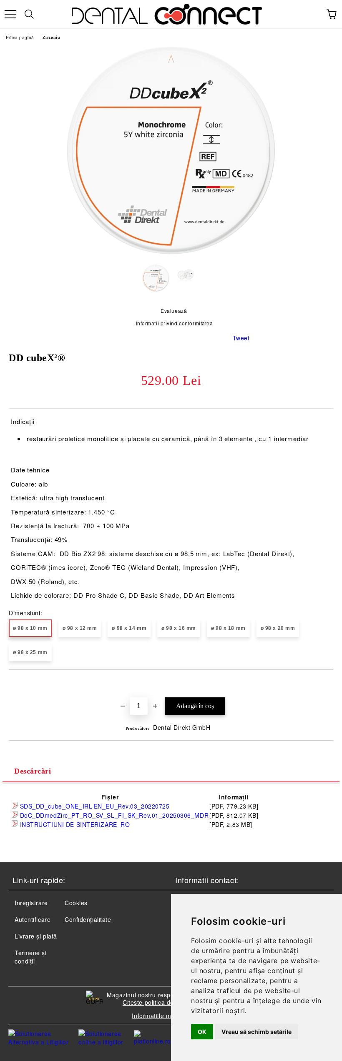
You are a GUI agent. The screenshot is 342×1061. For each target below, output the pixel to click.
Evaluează (174, 310)
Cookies (76, 903)
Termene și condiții (31, 957)
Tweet (241, 338)
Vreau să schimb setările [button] (256, 1031)
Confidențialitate (88, 919)
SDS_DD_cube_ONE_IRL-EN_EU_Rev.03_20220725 (94, 806)
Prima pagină (20, 37)
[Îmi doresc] (327, 684)
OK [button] (202, 1031)
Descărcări (32, 771)
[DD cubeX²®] (171, 252)
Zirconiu (51, 37)
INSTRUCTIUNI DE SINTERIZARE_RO (74, 824)
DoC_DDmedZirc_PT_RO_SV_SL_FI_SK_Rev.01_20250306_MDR (113, 815)
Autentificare (32, 919)
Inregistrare (31, 903)
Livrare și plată (36, 936)
